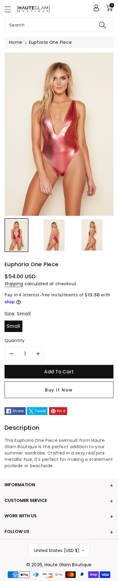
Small (13, 326)
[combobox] (59, 25)
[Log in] (96, 7)
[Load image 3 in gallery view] (92, 235)
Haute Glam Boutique (68, 565)
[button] (11, 9)
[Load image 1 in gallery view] (16, 235)
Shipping (14, 284)
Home (15, 42)
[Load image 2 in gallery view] (54, 235)
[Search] (102, 25)
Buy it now (59, 390)
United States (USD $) (57, 550)
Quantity (15, 340)
